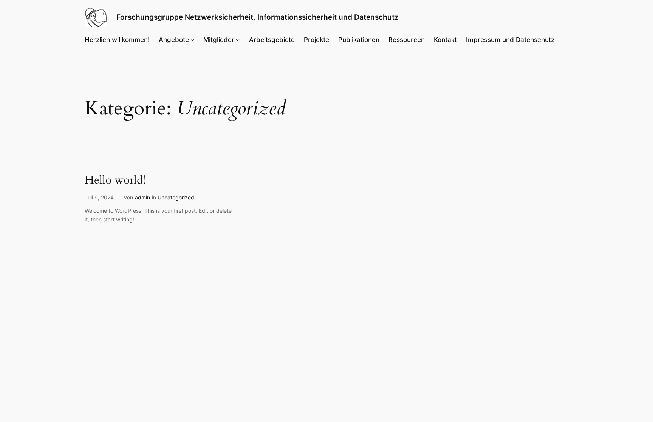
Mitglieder (218, 39)
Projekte (316, 39)
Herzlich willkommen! (117, 39)
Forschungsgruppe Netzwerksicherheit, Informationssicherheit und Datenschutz (257, 17)
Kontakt (445, 39)
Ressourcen (406, 39)
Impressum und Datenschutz (510, 39)
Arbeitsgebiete (272, 39)
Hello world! (115, 180)
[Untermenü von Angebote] (192, 40)
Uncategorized (176, 197)
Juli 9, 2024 (99, 197)
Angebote (174, 39)
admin (142, 197)
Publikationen (358, 39)
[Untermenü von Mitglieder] (238, 40)
